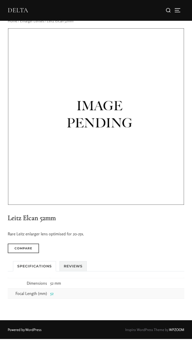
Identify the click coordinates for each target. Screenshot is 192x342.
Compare (23, 248)
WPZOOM (176, 329)
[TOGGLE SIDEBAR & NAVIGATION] (179, 10)
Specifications (34, 266)
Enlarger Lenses (32, 21)
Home (12, 21)
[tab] (34, 266)
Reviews (73, 266)
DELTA (18, 10)
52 (52, 293)
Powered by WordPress (25, 329)
